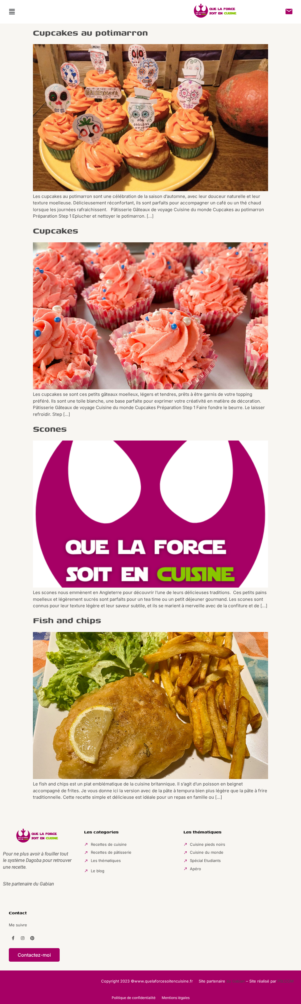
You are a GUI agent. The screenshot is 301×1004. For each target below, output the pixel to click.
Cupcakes (55, 230)
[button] (12, 11)
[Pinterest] (32, 938)
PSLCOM (285, 981)
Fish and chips (67, 620)
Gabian (47, 884)
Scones (50, 428)
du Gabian (235, 981)
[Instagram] (23, 938)
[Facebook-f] (13, 938)
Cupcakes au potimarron (90, 32)
